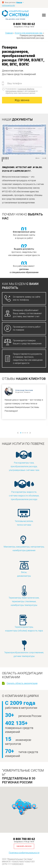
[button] (34, 806)
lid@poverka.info (8, 5)
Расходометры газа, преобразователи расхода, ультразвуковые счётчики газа (24, 466)
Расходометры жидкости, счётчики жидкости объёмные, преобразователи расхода (24, 496)
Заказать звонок (24, 846)
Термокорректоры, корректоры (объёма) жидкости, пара (24, 629)
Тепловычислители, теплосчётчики (24, 523)
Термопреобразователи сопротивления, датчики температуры (24, 654)
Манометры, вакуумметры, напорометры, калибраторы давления (24, 548)
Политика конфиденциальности (24, 852)
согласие (31, 91)
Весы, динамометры (24, 574)
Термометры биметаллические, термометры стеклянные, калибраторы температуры (24, 601)
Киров (19, 2)
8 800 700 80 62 (24, 24)
